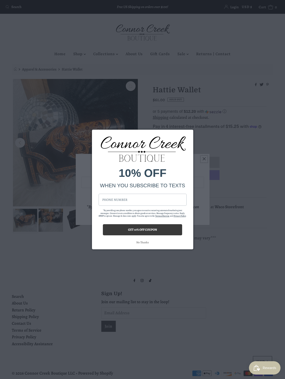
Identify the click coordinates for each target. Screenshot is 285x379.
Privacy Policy (180, 215)
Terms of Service (162, 215)
